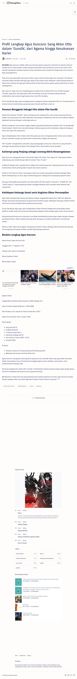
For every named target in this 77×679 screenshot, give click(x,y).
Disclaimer (22, 655)
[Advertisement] (38, 21)
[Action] (24, 510)
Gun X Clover (22, 543)
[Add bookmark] (66, 59)
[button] (38, 386)
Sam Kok (25, 605)
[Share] (71, 59)
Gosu (20, 513)
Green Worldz (22, 531)
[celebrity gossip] (22, 386)
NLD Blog (26, 675)
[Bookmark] (74, 3)
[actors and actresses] (9, 386)
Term (16, 655)
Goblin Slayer (22, 524)
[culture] (31, 386)
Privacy (29, 655)
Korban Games (27, 613)
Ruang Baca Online (12, 675)
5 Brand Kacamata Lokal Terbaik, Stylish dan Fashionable (41, 579)
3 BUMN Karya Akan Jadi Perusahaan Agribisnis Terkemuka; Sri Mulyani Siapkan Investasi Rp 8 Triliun (41, 588)
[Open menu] (3, 3)
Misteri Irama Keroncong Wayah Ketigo (35, 596)
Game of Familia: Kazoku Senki (28, 537)
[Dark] (70, 3)
